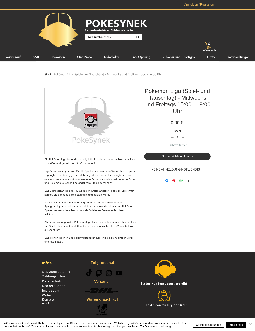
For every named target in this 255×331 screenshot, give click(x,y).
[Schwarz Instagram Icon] (109, 273)
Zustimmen (236, 325)
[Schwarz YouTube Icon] (119, 273)
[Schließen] (250, 324)
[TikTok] (89, 273)
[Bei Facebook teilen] (167, 180)
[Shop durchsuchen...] (138, 37)
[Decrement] (172, 137)
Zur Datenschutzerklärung (155, 326)
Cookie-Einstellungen (208, 325)
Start (47, 74)
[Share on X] (188, 180)
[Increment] (183, 137)
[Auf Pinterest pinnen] (174, 180)
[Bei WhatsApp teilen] (181, 180)
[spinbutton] (177, 137)
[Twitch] (99, 273)
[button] (209, 45)
